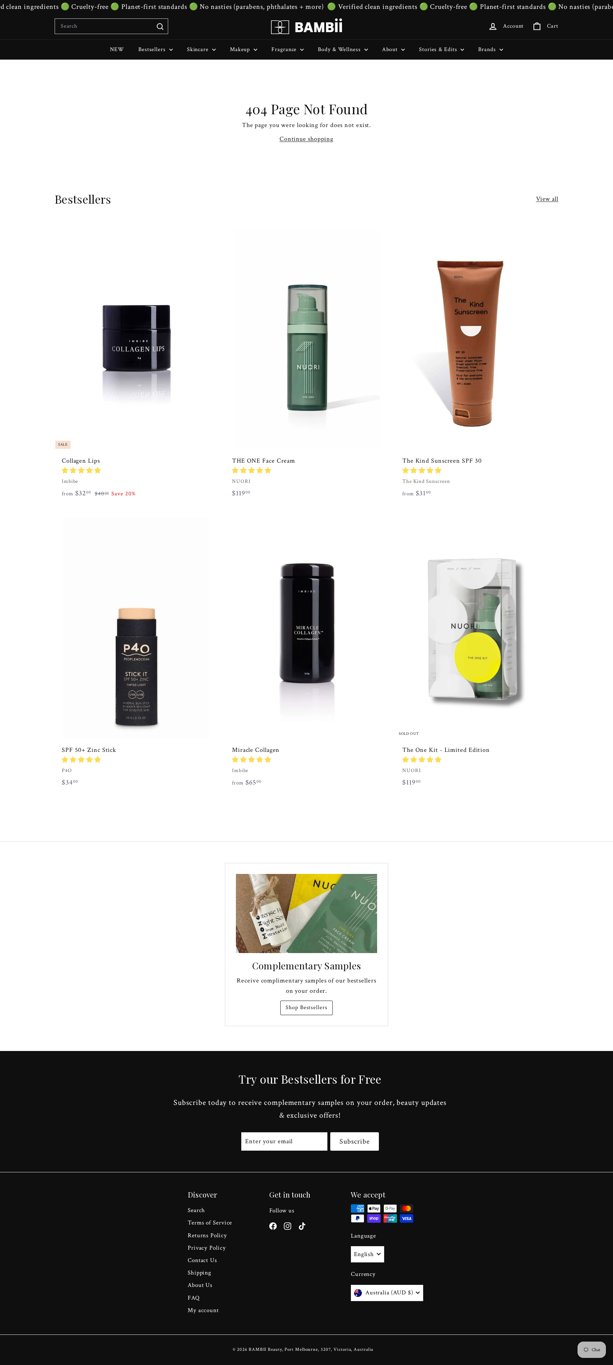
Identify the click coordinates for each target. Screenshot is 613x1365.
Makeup (241, 49)
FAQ (194, 1298)
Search (196, 1210)
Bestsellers (152, 49)
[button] (81, 471)
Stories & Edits (439, 49)
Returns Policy (207, 1235)
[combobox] (111, 26)
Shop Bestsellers (306, 1007)
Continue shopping (306, 139)
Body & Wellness (340, 49)
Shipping (199, 1273)
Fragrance (284, 49)
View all (547, 199)
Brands (487, 49)
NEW (117, 49)
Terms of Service (210, 1223)
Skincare (198, 49)
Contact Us (202, 1260)
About (390, 49)
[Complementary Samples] (306, 913)
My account (203, 1310)
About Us (200, 1285)
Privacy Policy (207, 1248)
